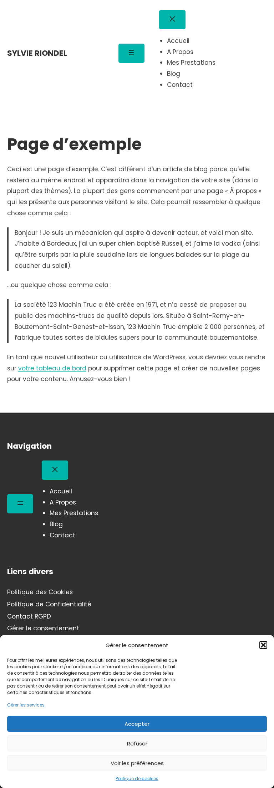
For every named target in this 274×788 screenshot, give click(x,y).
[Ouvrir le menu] (131, 53)
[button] (263, 645)
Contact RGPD (29, 616)
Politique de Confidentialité (49, 604)
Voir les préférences (137, 763)
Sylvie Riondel (37, 53)
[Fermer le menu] (172, 19)
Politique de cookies (137, 778)
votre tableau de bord (52, 368)
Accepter (137, 724)
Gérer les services (26, 705)
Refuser (137, 743)
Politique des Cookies (40, 592)
